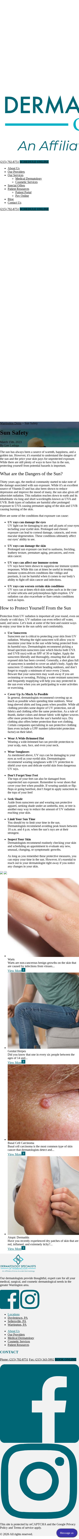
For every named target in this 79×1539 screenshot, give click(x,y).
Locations (14, 1314)
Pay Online (22, 195)
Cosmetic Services (26, 182)
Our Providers (16, 171)
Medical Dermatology (28, 178)
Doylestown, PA (18, 1317)
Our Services (15, 175)
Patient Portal (23, 192)
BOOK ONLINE (65, 1359)
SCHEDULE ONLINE (34, 161)
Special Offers (16, 185)
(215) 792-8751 (9, 161)
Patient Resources (18, 188)
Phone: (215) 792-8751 (14, 1359)
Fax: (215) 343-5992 (41, 1359)
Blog (11, 199)
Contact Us (14, 202)
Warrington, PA (17, 1324)
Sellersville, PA (17, 1321)
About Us (14, 168)
